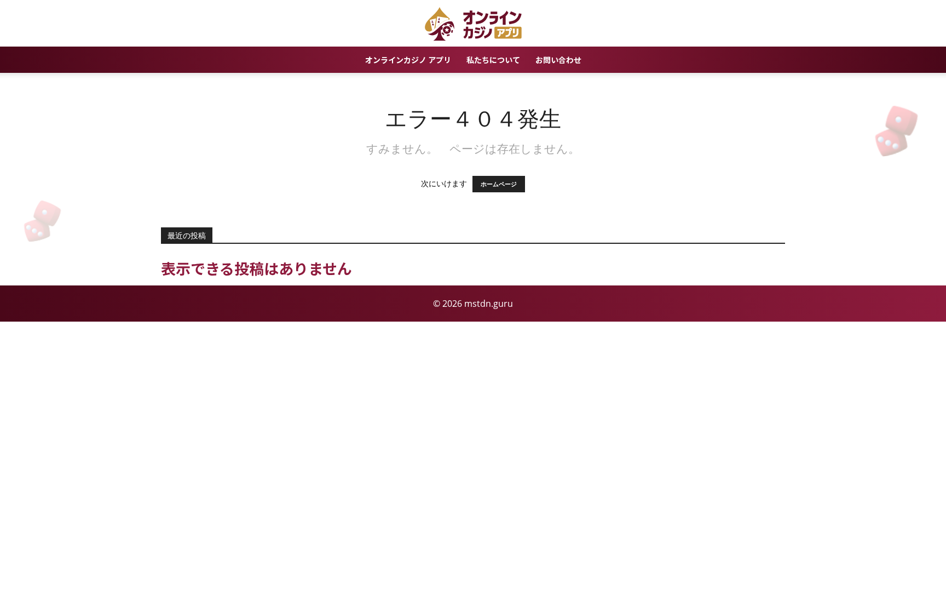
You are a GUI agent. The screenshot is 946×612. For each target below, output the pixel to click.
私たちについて (493, 59)
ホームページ (499, 184)
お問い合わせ (558, 59)
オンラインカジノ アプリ (408, 59)
